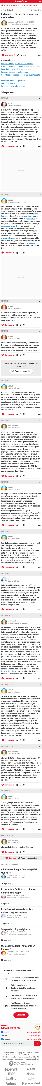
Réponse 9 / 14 (6, 574)
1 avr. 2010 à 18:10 (13, 388)
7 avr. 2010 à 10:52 (13, 798)
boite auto (31, 218)
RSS (25, 1055)
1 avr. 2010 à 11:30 (13, 338)
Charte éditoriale (27, 1053)
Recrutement (32, 1055)
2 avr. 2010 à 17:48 (13, 539)
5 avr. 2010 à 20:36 (13, 692)
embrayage (26, 216)
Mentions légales (8, 1059)
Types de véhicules (30, 5)
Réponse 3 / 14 (6, 301)
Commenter (9, 146)
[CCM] (31, 1069)
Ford (3, 216)
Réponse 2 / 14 (6, 195)
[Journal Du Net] (11, 1074)
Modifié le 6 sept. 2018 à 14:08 (17, 623)
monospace (30, 243)
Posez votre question (22, 371)
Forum (7, 5)
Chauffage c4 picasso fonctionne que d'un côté (20, 75)
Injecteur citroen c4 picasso (12, 86)
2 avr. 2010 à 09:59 (13, 428)
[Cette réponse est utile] (17, 146)
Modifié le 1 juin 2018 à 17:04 (17, 202)
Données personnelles (9, 1057)
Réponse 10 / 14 (7, 616)
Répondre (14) (9, 55)
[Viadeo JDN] (31, 1078)
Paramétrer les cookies (25, 1057)
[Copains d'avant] (11, 1078)
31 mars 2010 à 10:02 (14, 106)
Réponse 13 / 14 (7, 791)
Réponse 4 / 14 (6, 331)
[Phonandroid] (31, 1083)
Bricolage (6, 1039)
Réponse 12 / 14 (7, 746)
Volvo (35, 214)
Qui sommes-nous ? (9, 1053)
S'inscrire (21, 1015)
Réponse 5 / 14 (6, 381)
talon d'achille (8, 671)
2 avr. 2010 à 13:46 (13, 489)
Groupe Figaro (19, 1059)
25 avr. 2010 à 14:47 (28, 24)
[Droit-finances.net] (31, 1074)
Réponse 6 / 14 (6, 420)
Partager (23, 55)
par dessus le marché (9, 226)
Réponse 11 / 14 (7, 685)
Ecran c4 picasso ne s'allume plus (14, 72)
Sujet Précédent (9, 10)
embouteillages (7, 238)
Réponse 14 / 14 (7, 835)
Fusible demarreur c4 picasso (13, 80)
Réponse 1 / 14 (6, 98)
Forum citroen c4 (8, 83)
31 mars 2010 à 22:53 (14, 308)
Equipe (19, 1053)
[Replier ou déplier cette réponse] (40, 98)
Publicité (36, 1053)
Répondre (12, 858)
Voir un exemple (34, 1032)
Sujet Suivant (34, 10)
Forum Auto (16, 5)
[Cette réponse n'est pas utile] (23, 146)
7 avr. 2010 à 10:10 (13, 754)
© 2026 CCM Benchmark (31, 1059)
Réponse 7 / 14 (6, 482)
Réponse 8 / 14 (6, 531)
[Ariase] (11, 1083)
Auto (5, 1036)
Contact (8, 1055)
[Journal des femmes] (11, 1069)
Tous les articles (17, 1055)
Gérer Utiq (36, 1057)
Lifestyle (6, 1032)
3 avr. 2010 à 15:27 (13, 581)
